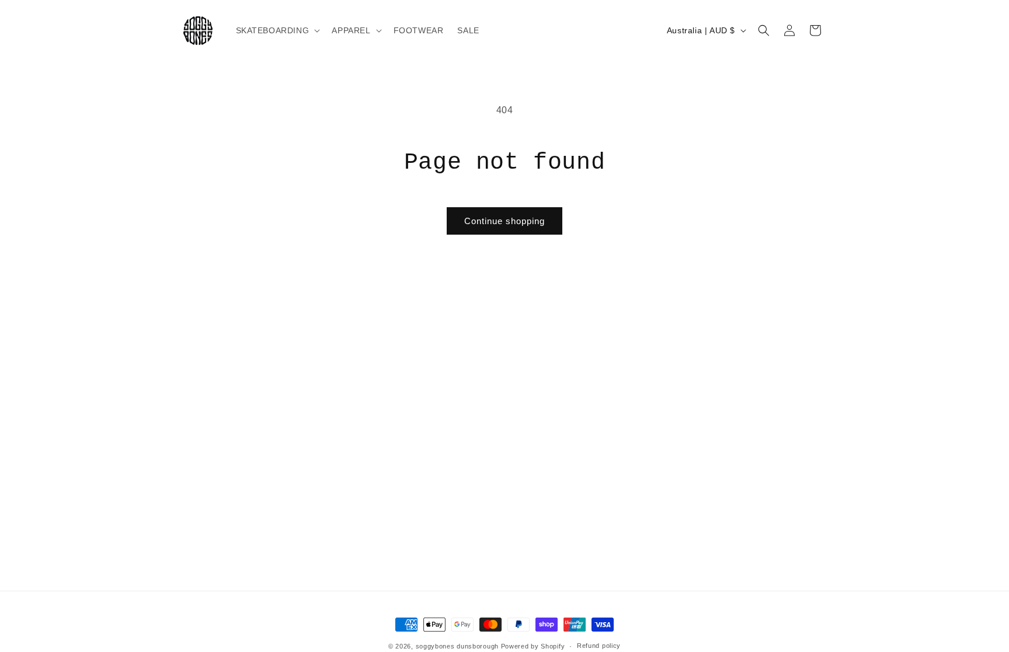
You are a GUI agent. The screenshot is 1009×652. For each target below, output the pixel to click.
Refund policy (599, 645)
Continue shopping (504, 221)
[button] (277, 30)
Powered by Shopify (533, 646)
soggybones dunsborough (457, 646)
